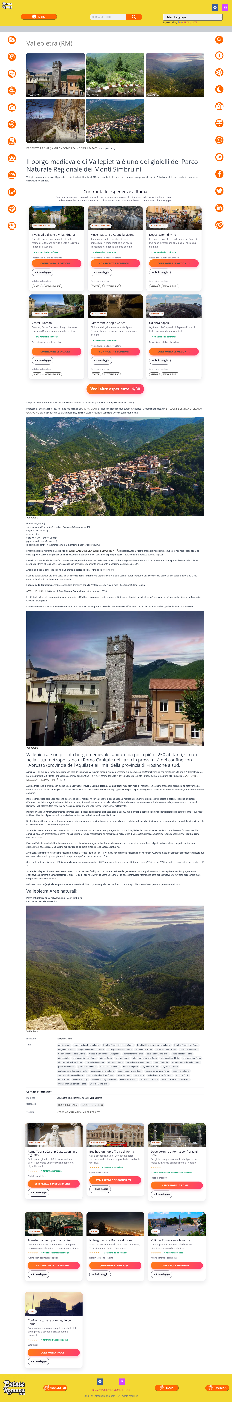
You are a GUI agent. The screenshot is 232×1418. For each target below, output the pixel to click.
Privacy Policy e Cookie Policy (110, 1390)
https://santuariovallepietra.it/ (78, 1112)
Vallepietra (36, 591)
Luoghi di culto (92, 1105)
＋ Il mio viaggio (43, 272)
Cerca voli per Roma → (177, 1265)
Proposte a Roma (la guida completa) (51, 148)
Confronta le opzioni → (56, 263)
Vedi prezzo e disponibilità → (54, 1183)
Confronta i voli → (54, 1352)
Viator (37, 286)
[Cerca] (134, 17)
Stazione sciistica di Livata (183, 408)
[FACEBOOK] (215, 7)
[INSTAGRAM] (225, 7)
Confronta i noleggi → (115, 1265)
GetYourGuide (52, 286)
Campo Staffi (89, 408)
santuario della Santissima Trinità (94, 550)
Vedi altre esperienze (115, 389)
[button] (219, 40)
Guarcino (32, 412)
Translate (190, 22)
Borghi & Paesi (88, 148)
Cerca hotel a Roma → (177, 1185)
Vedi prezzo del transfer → (54, 1265)
